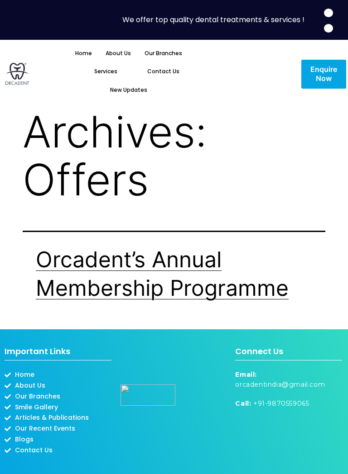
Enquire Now (323, 74)
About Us (118, 53)
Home (83, 53)
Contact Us (163, 71)
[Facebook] (328, 13)
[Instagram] (328, 28)
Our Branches (163, 53)
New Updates (128, 90)
